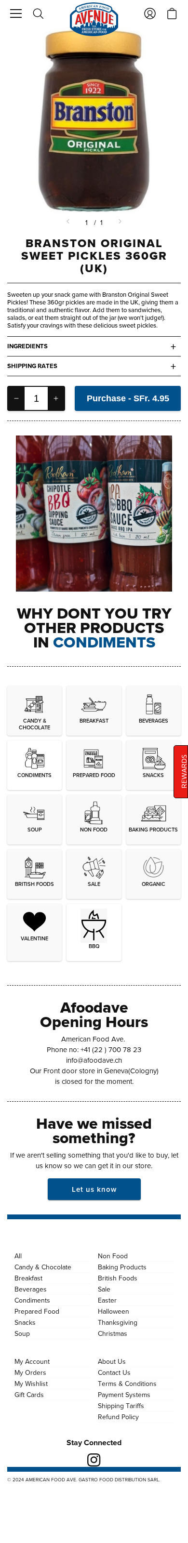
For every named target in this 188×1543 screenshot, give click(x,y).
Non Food (113, 1256)
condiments (104, 642)
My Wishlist (31, 1383)
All (18, 1256)
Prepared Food (36, 1311)
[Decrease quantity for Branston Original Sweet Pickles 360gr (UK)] (16, 398)
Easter (107, 1300)
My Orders (30, 1372)
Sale (104, 1289)
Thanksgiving (117, 1322)
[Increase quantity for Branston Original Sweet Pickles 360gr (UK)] (56, 398)
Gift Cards (29, 1394)
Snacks (25, 1322)
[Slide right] (119, 222)
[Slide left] (69, 222)
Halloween (113, 1311)
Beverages (30, 1289)
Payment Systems (124, 1394)
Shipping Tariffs (121, 1406)
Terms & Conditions (127, 1383)
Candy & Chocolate (42, 1267)
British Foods (117, 1278)
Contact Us (114, 1372)
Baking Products (122, 1267)
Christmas (112, 1333)
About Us (112, 1361)
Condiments (32, 1300)
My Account (32, 1361)
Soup (22, 1333)
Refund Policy (118, 1417)
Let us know (94, 1189)
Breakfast (28, 1278)
